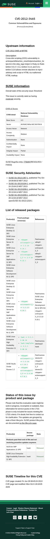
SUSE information (18, 86)
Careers (9, 508)
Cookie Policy (30, 535)
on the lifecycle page (28, 423)
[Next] (31, 26)
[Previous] (20, 26)
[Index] (26, 26)
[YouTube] (15, 517)
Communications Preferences (17, 510)
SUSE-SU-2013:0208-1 (18, 189)
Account (31, 3)
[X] (25, 517)
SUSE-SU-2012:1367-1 (18, 178)
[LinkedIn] (30, 517)
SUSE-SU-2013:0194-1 (18, 184)
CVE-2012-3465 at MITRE (16, 51)
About (40, 508)
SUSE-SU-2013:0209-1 (18, 195)
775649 (27, 162)
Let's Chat (10, 512)
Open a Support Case (27, 528)
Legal (15, 508)
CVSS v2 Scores (12, 109)
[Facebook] (20, 517)
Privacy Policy (20, 535)
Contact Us (33, 510)
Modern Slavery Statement (27, 508)
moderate (9, 99)
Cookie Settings (35, 533)
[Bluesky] (35, 517)
